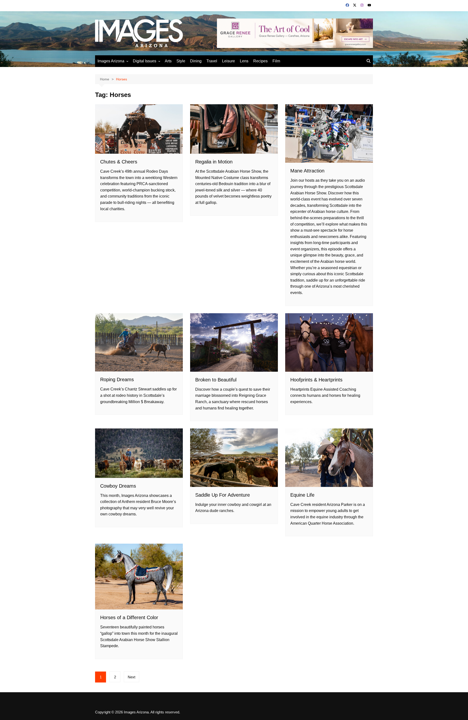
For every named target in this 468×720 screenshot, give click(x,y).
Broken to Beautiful (215, 379)
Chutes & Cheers (118, 161)
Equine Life (302, 495)
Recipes (260, 61)
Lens (244, 61)
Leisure (228, 61)
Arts (168, 61)
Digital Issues (144, 61)
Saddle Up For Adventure (222, 495)
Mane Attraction (307, 170)
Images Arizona (111, 61)
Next (131, 677)
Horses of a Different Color (129, 617)
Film (276, 61)
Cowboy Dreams (118, 486)
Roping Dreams (117, 379)
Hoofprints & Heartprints (316, 379)
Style (180, 61)
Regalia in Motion (214, 161)
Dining (196, 61)
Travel (211, 61)
